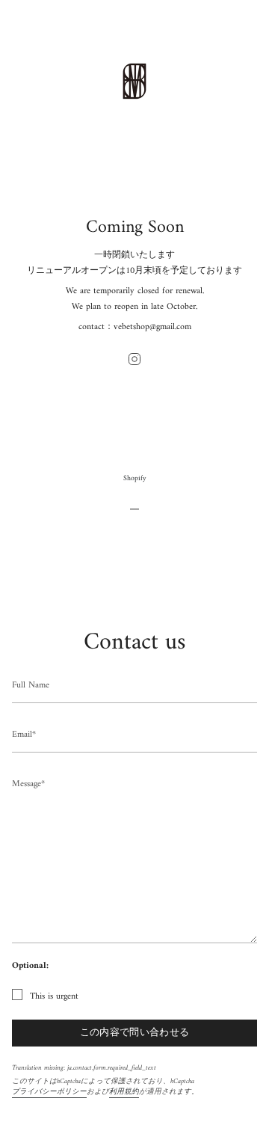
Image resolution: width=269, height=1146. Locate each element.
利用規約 (124, 1091)
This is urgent (54, 997)
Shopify (134, 478)
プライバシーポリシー (49, 1091)
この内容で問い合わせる (135, 1032)
